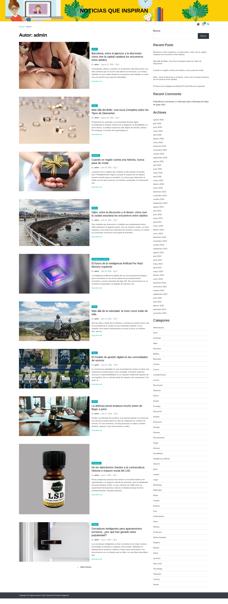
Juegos (156, 474)
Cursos (156, 380)
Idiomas (156, 448)
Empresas (157, 422)
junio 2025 (157, 169)
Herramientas (159, 438)
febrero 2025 (158, 184)
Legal (155, 480)
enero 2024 (158, 233)
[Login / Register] (198, 24)
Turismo (156, 579)
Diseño (156, 401)
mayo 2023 (158, 264)
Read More (96, 81)
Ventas (156, 584)
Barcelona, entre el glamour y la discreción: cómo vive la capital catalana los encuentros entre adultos (117, 56)
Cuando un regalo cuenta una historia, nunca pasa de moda (118, 161)
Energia (156, 427)
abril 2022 (157, 302)
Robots (156, 548)
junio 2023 (157, 260)
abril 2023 (157, 268)
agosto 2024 (158, 207)
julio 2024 (157, 211)
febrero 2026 (158, 139)
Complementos (159, 375)
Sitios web (157, 563)
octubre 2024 (158, 199)
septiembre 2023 (160, 249)
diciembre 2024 (159, 192)
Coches (156, 364)
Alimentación (158, 328)
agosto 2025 (158, 161)
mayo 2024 (158, 218)
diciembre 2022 (159, 283)
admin (96, 64)
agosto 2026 (158, 120)
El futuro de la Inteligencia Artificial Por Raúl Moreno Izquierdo (117, 265)
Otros (95, 208)
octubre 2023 (158, 245)
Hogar (95, 524)
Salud (155, 553)
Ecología (156, 406)
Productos (96, 463)
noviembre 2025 (160, 150)
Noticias (156, 506)
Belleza (156, 354)
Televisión (157, 574)
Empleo (156, 417)
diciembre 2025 (159, 146)
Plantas (156, 527)
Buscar (156, 31)
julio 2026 (157, 123)
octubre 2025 (158, 154)
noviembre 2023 (160, 241)
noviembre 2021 (160, 313)
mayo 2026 (158, 131)
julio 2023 (157, 256)
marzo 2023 (158, 271)
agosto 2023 (158, 252)
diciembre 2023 (159, 237)
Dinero (156, 396)
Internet (156, 464)
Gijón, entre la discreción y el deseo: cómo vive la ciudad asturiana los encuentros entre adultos (120, 214)
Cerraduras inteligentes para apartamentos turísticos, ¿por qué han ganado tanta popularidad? (117, 532)
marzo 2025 (158, 180)
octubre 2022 (158, 290)
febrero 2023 (158, 275)
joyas (95, 106)
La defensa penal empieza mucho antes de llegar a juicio (117, 407)
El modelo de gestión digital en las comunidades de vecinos (120, 359)
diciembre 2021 (159, 309)
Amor (95, 49)
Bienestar (157, 359)
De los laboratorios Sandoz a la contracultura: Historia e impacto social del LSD (118, 469)
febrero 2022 (158, 306)
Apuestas (157, 348)
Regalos (96, 155)
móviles (156, 501)
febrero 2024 (158, 230)
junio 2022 (157, 298)
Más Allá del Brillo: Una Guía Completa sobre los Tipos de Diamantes (120, 111)
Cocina (156, 369)
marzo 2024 (158, 226)
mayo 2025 (158, 173)
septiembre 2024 (160, 203)
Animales (157, 338)
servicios (156, 558)
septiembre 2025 (160, 158)
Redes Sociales (159, 537)
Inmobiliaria (158, 453)
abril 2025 (157, 177)
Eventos (156, 432)
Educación (157, 411)
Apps (95, 353)
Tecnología (157, 569)
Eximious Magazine (62, 595)
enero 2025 (158, 188)
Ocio (94, 307)
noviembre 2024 (160, 195)
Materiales (157, 490)
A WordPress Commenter (163, 102)
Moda (155, 495)
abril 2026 (157, 135)
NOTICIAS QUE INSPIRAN (114, 10)
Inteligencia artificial (100, 259)
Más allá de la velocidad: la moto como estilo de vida (120, 313)
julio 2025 (157, 165)
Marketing (157, 485)
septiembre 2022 (160, 294)
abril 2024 (157, 222)
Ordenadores (158, 516)
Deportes (157, 390)
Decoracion (158, 385)
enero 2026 (158, 142)
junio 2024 (157, 214)
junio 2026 (157, 127)
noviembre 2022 (160, 287)
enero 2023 (158, 279)
